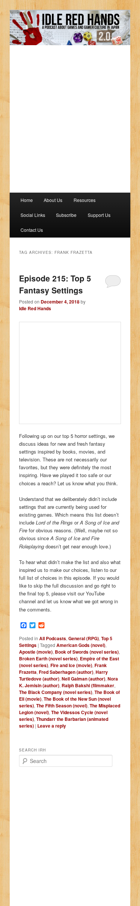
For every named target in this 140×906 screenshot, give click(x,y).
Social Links (33, 215)
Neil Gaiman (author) (83, 678)
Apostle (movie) (36, 651)
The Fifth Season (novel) (61, 705)
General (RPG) (83, 638)
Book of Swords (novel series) (87, 651)
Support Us (99, 215)
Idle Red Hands (35, 308)
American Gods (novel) (80, 645)
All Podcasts (52, 638)
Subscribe (66, 215)
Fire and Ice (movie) (71, 665)
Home (27, 200)
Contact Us (32, 230)
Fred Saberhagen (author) (66, 672)
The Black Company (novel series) (55, 692)
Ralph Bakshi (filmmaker (88, 685)
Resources (85, 200)
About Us (53, 200)
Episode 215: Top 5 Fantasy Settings (55, 284)
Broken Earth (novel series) (48, 658)
